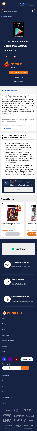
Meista (4, 324)
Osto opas (5, 335)
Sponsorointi (5, 381)
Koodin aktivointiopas (9, 90)
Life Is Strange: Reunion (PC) (11, 225)
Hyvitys (4, 403)
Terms (4, 392)
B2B (3, 329)
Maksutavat (5, 375)
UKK (3, 351)
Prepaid (20, 81)
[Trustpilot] (18, 189)
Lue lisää (7, 129)
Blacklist (4, 346)
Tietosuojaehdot (7, 397)
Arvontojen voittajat (8, 340)
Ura (3, 386)
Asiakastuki (27, 359)
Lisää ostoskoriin (20, 72)
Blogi (3, 318)
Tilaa (25, 368)
